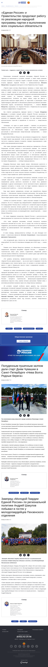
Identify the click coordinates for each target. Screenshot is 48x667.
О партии (4, 629)
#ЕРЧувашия (17, 328)
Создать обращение (23, 341)
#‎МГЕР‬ (14, 621)
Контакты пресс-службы (22, 631)
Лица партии (20, 629)
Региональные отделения (37, 629)
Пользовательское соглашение (24, 653)
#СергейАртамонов (14, 492)
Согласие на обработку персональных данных (24, 656)
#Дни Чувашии (24, 492)
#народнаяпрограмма (28, 328)
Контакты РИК (5, 631)
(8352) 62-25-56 (24, 636)
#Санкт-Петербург (35, 492)
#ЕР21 (9, 328)
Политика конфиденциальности (24, 654)
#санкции (39, 328)
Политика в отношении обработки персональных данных (24, 655)
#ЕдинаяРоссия (32, 621)
